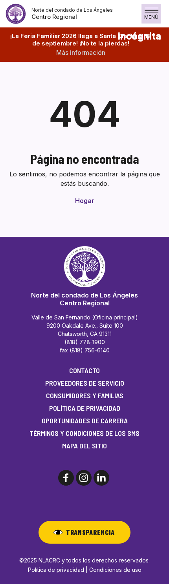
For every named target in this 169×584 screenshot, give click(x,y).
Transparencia (90, 532)
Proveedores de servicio (84, 383)
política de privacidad (84, 408)
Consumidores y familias (84, 395)
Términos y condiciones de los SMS (84, 433)
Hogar (84, 201)
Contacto (84, 370)
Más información (80, 52)
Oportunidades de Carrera (85, 420)
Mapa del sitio (84, 445)
